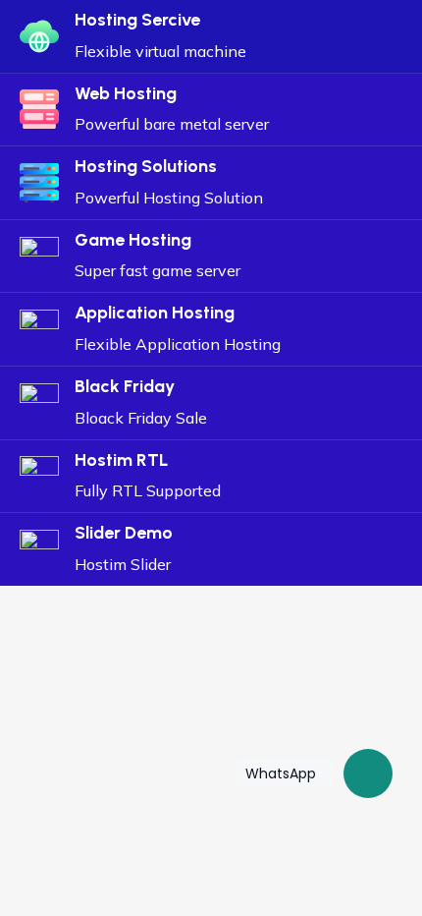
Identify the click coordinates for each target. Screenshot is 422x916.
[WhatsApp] (368, 773)
